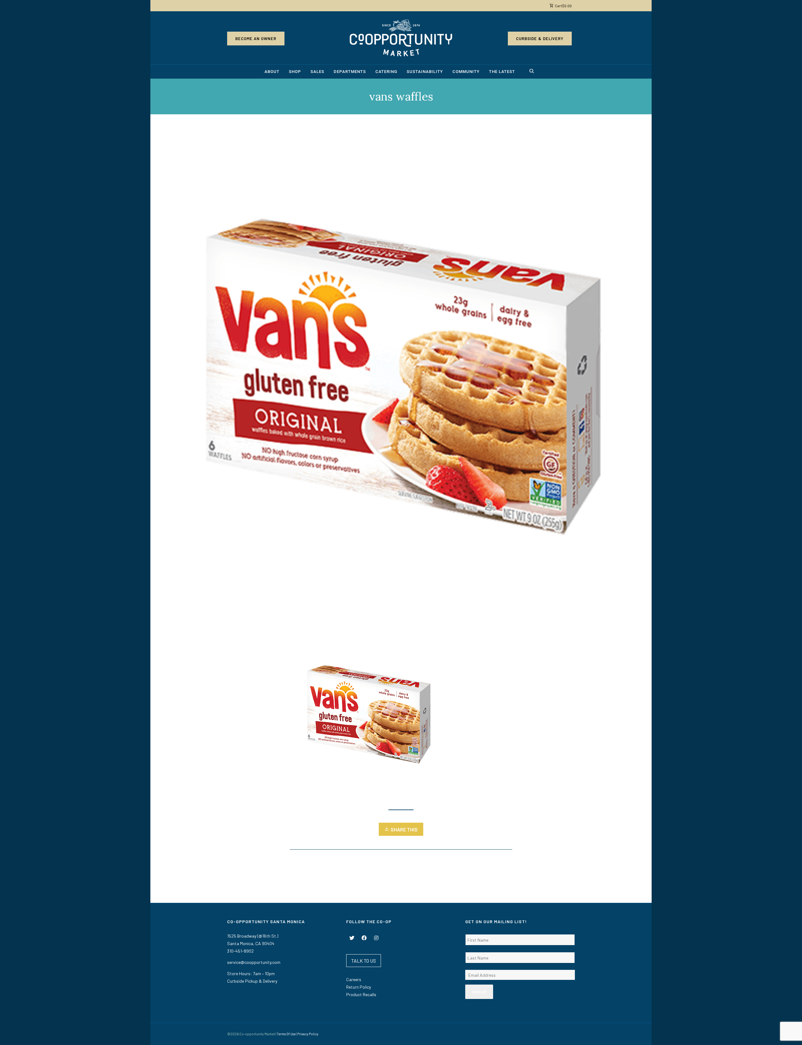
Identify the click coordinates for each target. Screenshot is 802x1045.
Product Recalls (361, 994)
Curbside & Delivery (540, 38)
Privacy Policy (307, 1034)
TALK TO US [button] (363, 961)
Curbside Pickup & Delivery (252, 981)
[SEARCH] (533, 72)
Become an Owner (255, 38)
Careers (353, 979)
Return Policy (358, 987)
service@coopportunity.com (253, 962)
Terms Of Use (286, 1034)
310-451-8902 (240, 951)
